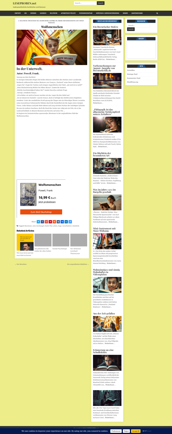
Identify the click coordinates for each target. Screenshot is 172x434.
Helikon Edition (44, 21)
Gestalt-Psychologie (59, 249)
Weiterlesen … (111, 59)
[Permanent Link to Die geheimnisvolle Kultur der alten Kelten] (43, 240)
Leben (55, 226)
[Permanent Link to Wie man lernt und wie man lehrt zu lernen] (25, 242)
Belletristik (53, 13)
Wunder (125, 13)
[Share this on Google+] (46, 221)
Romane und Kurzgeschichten (66, 21)
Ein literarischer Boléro (105, 26)
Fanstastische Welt (33, 21)
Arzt (34, 226)
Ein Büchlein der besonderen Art (102, 154)
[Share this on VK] (58, 221)
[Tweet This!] (38, 221)
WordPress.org (132, 82)
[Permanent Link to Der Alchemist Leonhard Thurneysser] (78, 240)
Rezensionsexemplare (85, 13)
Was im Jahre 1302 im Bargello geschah (104, 190)
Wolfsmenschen (52, 27)
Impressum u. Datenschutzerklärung (107, 13)
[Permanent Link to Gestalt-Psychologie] (60, 240)
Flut (50, 226)
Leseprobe (52, 21)
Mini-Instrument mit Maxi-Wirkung (104, 229)
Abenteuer (28, 226)
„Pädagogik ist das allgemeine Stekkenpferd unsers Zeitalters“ (106, 112)
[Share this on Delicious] (70, 221)
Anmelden (131, 70)
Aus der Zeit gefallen (104, 313)
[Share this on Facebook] (42, 221)
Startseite (18, 13)
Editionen (33, 13)
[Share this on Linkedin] (66, 221)
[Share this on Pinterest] (50, 221)
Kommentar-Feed (133, 78)
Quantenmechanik (137, 13)
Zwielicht (75, 226)
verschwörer (67, 226)
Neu (25, 13)
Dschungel (40, 226)
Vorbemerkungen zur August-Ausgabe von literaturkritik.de (104, 68)
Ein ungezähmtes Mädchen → (78, 264)
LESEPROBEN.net (24, 3)
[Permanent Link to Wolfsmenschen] (52, 47)
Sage (60, 226)
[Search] (157, 13)
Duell (47, 226)
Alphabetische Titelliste (68, 13)
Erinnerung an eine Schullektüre (103, 351)
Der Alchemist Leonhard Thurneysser (75, 251)
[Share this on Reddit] (54, 221)
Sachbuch (43, 13)
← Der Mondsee (21, 264)
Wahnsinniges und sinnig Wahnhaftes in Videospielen (106, 272)
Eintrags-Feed (132, 74)
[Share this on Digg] (62, 221)
